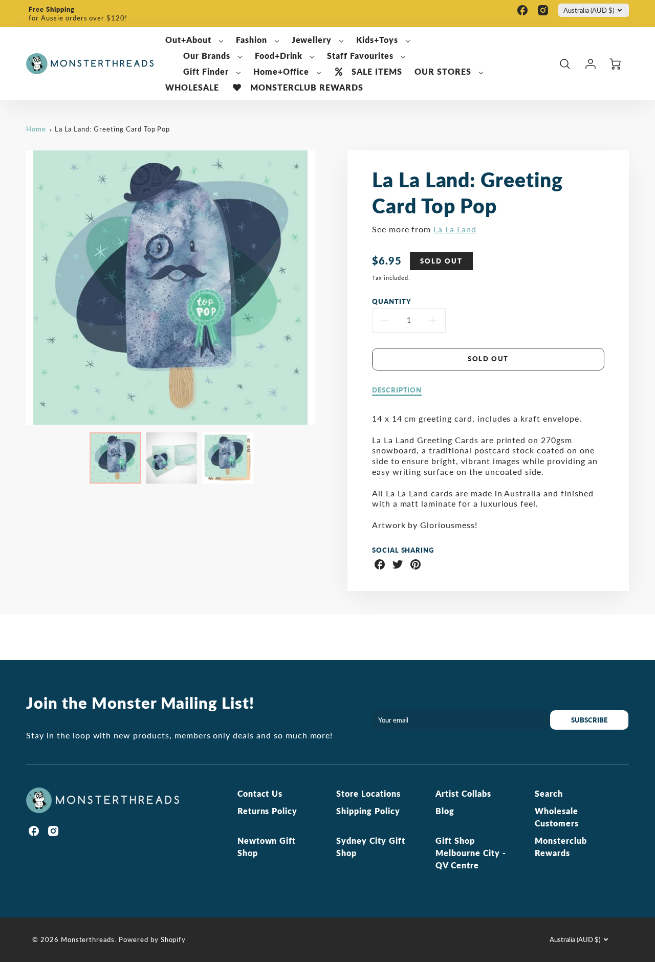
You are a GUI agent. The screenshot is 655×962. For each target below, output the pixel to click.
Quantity (391, 301)
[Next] (322, 287)
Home (36, 129)
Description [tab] (397, 390)
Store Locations (368, 793)
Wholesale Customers (557, 817)
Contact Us (260, 793)
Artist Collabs (463, 793)
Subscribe (590, 720)
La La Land (454, 229)
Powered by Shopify (152, 939)
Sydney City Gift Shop (370, 847)
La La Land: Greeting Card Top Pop (112, 129)
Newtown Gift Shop (266, 847)
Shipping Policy (368, 811)
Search (549, 793)
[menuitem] (194, 40)
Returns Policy (267, 811)
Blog (444, 811)
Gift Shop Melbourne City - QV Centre (470, 853)
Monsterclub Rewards (561, 847)
